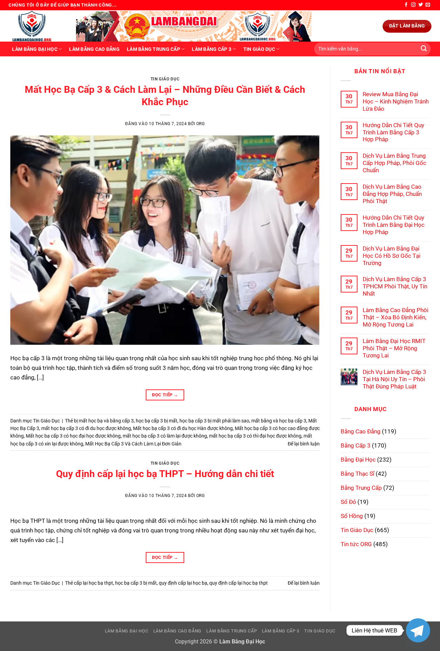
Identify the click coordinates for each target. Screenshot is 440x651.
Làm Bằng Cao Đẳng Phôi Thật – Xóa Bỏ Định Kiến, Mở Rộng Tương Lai (395, 317)
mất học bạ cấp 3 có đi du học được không (86, 428)
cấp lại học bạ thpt (93, 583)
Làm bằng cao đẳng (94, 49)
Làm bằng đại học (34, 49)
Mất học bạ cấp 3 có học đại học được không (73, 436)
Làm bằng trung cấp (153, 49)
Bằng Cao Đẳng (361, 431)
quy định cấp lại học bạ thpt (238, 583)
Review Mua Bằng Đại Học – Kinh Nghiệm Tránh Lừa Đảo (396, 101)
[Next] (305, 74)
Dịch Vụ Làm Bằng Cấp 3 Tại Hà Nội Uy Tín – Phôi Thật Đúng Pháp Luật (394, 379)
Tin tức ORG (356, 544)
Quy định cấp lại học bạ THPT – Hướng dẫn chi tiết (165, 473)
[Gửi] (423, 49)
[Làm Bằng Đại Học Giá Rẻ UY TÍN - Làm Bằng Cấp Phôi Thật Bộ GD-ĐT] (37, 26)
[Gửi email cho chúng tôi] (428, 5)
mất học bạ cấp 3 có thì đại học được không (255, 436)
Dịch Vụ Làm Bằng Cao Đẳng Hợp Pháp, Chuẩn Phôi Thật (392, 194)
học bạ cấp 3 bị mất (156, 420)
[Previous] (25, 74)
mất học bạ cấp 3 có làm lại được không (165, 436)
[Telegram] (418, 630)
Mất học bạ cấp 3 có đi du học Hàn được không (183, 428)
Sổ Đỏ (348, 501)
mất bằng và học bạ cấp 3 (278, 420)
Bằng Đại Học (358, 459)
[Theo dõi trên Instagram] (413, 5)
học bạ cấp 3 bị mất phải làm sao (214, 420)
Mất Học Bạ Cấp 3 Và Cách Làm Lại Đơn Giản (133, 443)
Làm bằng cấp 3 (211, 49)
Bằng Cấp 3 (356, 445)
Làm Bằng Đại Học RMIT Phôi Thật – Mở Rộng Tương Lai (394, 348)
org (200, 123)
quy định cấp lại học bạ (183, 583)
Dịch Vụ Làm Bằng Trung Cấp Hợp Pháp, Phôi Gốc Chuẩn (394, 163)
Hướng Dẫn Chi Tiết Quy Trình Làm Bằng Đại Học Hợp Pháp (394, 224)
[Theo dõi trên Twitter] (420, 5)
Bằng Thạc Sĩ (357, 473)
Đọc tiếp (165, 394)
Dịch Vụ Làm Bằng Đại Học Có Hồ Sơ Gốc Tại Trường (391, 255)
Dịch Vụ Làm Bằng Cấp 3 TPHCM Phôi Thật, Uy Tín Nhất (395, 286)
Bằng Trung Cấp (361, 487)
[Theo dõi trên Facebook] (406, 5)
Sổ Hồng (352, 515)
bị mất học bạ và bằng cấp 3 (104, 420)
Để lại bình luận (304, 443)
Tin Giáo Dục (259, 49)
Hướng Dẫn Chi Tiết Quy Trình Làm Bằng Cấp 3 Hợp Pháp (393, 132)
